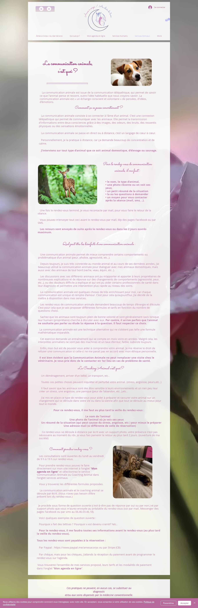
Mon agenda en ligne (67, 568)
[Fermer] (194, 603)
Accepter (184, 603)
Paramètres (168, 603)
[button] (167, 19)
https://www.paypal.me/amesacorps (76, 547)
